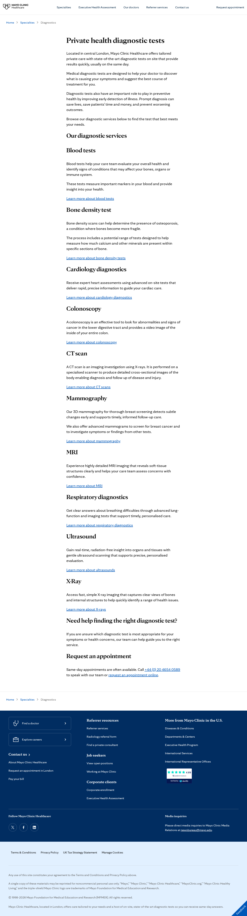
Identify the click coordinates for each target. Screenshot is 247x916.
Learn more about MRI (84, 485)
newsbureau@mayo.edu (196, 830)
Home (10, 22)
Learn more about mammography (93, 441)
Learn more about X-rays (86, 609)
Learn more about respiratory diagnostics (99, 525)
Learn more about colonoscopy (91, 342)
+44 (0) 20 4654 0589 (162, 669)
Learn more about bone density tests (96, 258)
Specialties (27, 22)
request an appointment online (133, 675)
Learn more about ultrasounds (90, 570)
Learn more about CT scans (88, 387)
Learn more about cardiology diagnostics (99, 297)
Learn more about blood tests (90, 198)
